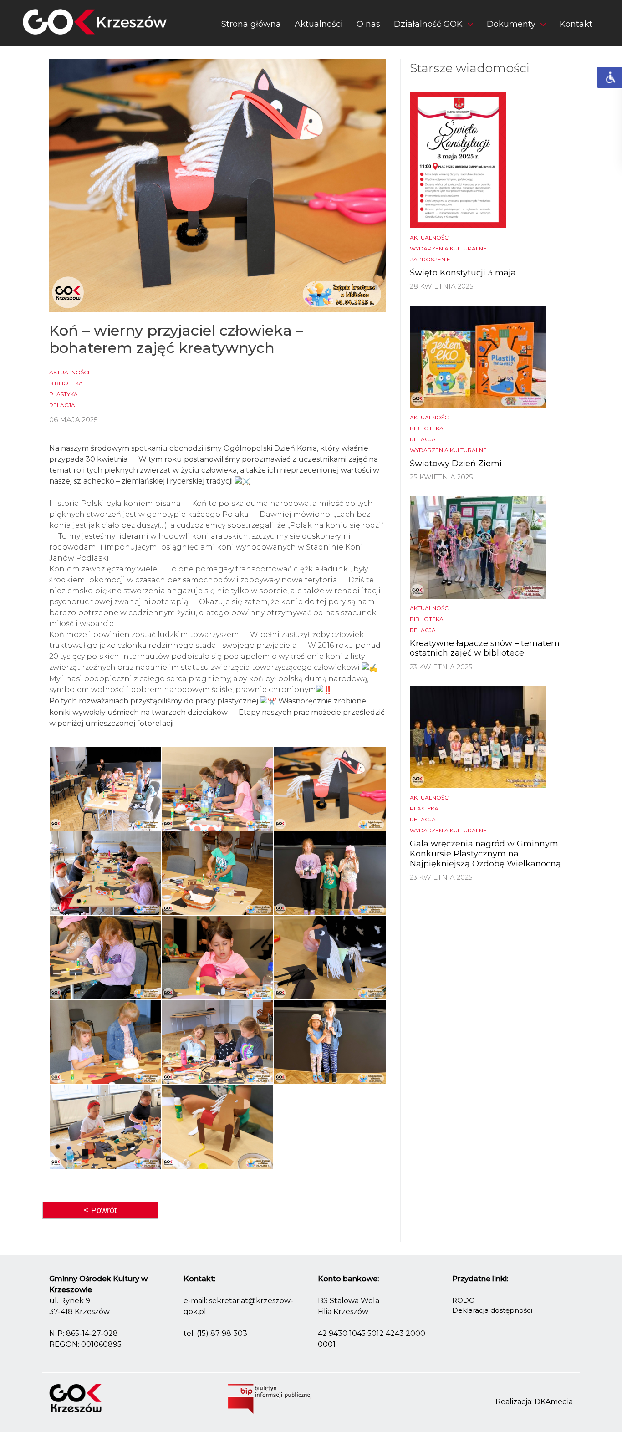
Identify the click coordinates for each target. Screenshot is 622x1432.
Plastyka (63, 394)
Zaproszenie (430, 259)
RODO (463, 1300)
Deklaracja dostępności (492, 1310)
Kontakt (576, 24)
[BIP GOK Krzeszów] (269, 1398)
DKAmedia (554, 1401)
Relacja (62, 405)
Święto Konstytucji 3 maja (463, 273)
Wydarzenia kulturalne (448, 248)
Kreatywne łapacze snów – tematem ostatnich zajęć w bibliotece (485, 648)
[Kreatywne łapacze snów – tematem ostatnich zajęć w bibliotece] (478, 546)
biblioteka (66, 383)
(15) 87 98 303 (222, 1333)
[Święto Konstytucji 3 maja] (458, 159)
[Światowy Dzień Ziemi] (478, 356)
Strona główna (251, 24)
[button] (433, 26)
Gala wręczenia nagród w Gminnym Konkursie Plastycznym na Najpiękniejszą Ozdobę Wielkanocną (485, 853)
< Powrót (100, 1210)
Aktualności (319, 24)
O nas (368, 24)
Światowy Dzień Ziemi (456, 464)
